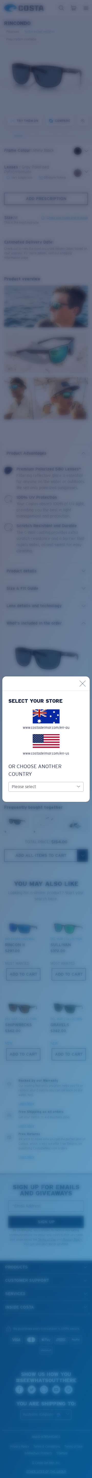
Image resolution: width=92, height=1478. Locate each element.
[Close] (82, 683)
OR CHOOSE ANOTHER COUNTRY (35, 770)
